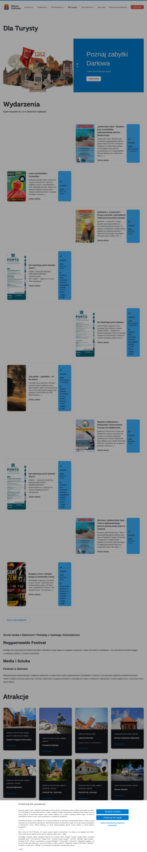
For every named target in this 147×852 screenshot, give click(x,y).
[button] (112, 811)
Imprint (21, 849)
